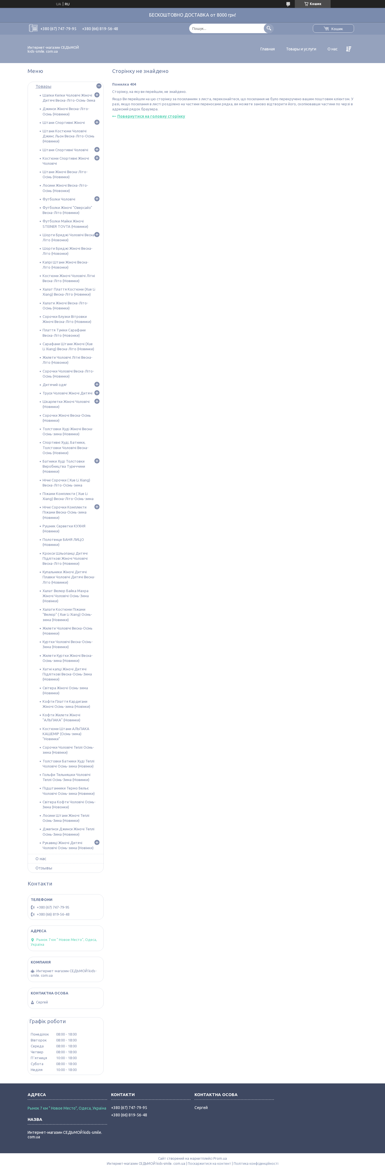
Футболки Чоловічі (59, 199)
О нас (333, 49)
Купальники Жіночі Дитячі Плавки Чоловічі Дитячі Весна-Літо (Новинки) (69, 577)
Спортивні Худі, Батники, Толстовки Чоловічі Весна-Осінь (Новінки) (65, 447)
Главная (267, 49)
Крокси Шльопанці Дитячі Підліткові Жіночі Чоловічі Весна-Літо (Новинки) (65, 558)
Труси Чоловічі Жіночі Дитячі (67, 393)
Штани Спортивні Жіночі (64, 122)
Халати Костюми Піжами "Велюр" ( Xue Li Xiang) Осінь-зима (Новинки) (67, 614)
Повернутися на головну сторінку (151, 116)
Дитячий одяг (55, 385)
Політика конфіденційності (256, 1163)
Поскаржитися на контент (209, 1163)
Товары (43, 86)
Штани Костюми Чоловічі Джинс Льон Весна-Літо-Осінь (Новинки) (68, 136)
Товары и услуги (301, 49)
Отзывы (44, 867)
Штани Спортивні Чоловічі (65, 150)
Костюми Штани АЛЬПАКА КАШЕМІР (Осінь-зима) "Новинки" (66, 734)
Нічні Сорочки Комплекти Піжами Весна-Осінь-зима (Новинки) (65, 512)
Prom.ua (220, 1158)
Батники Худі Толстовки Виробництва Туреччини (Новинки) (64, 466)
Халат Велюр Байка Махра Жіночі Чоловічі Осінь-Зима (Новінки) (66, 596)
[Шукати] (269, 28)
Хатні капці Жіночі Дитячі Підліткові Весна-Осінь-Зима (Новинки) (67, 674)
